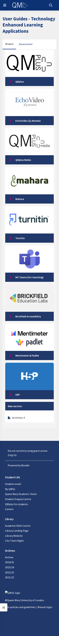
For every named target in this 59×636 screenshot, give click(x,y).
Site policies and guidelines (20, 607)
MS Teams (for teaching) (29, 277)
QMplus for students (16, 504)
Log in (12, 455)
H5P (17, 394)
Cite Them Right (14, 540)
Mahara (19, 199)
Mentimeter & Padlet (27, 355)
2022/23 (9, 572)
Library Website (14, 535)
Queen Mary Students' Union (21, 494)
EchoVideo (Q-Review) (28, 120)
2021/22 (9, 577)
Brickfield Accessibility (28, 316)
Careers (9, 509)
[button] (51, 5)
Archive (9, 557)
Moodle (25, 465)
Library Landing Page (17, 530)
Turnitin (20, 238)
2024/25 (9, 562)
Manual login (45, 607)
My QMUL (10, 489)
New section (15, 406)
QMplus (19, 81)
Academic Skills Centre (17, 525)
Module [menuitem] (9, 44)
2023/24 (9, 567)
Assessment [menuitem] (26, 44)
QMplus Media (23, 160)
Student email (13, 484)
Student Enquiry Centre (18, 499)
